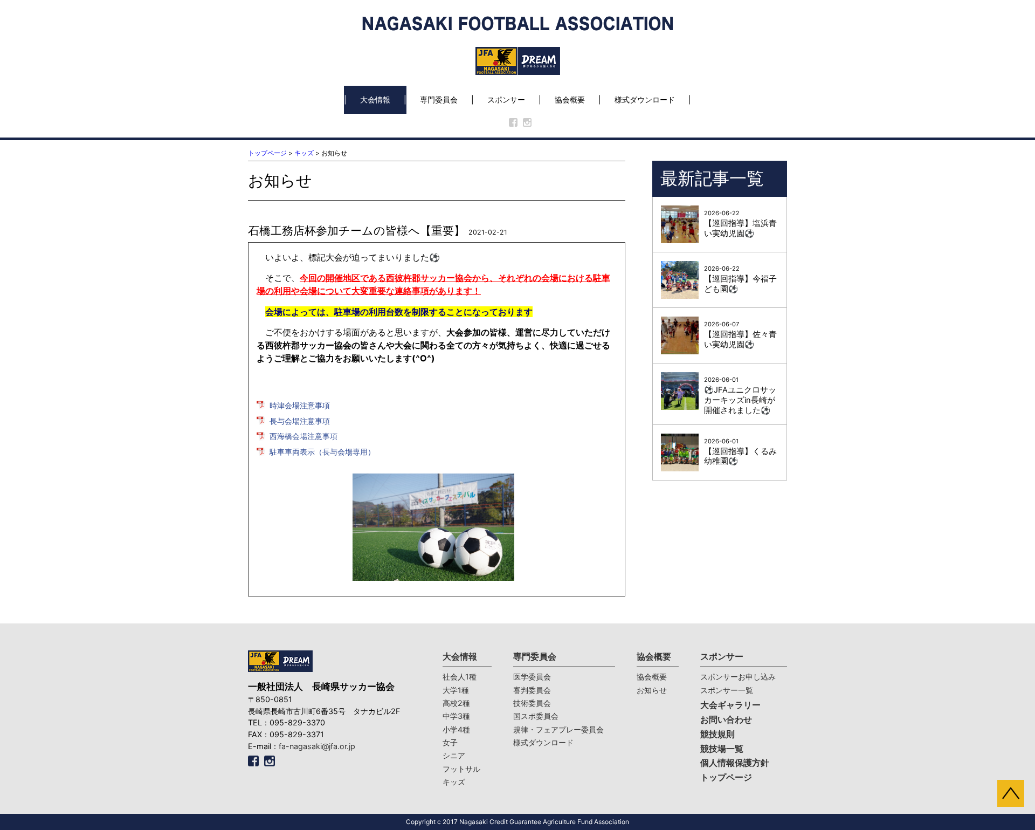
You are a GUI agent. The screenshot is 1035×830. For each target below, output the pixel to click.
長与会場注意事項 (300, 421)
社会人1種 (460, 676)
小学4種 (456, 729)
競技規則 (717, 734)
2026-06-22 (740, 223)
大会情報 (375, 99)
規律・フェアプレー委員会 (558, 729)
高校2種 (456, 703)
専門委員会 (439, 99)
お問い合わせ (726, 720)
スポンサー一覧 (726, 690)
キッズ (304, 153)
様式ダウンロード (645, 99)
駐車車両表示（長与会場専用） (322, 451)
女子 (450, 742)
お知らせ (652, 690)
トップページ (267, 153)
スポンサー (506, 99)
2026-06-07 (740, 334)
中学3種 (456, 716)
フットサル (461, 768)
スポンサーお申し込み (738, 676)
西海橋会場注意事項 (303, 436)
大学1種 (456, 690)
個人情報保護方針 (734, 763)
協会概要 (570, 99)
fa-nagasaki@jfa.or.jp (317, 746)
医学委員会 (532, 676)
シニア (454, 755)
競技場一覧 (721, 749)
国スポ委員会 (535, 716)
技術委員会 (532, 703)
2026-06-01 (740, 395)
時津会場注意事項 (300, 405)
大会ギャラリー (730, 705)
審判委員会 (532, 690)
